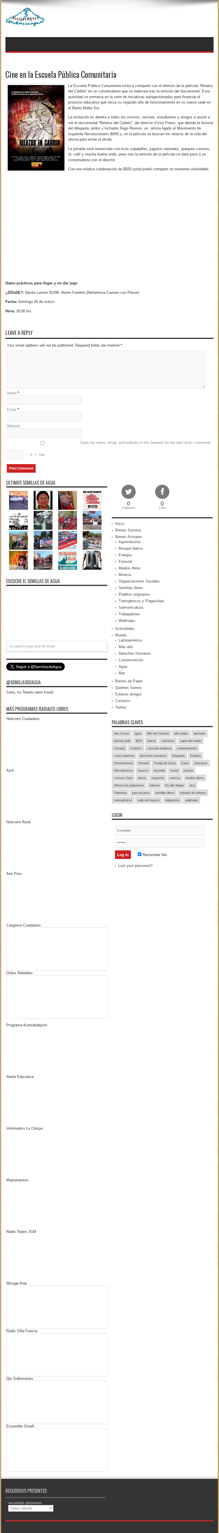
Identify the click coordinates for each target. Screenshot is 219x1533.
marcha (175, 778)
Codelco (136, 748)
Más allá (126, 647)
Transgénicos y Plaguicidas (141, 601)
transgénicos (123, 800)
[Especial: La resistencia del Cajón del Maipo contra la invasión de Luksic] (92, 540)
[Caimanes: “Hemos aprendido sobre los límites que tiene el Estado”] (18, 540)
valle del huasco (148, 800)
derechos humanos (153, 755)
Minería (125, 575)
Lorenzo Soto (123, 778)
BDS (139, 741)
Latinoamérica (130, 640)
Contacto (122, 701)
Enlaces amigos (128, 694)
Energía (125, 555)
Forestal (125, 561)
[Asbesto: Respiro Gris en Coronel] (18, 520)
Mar (122, 673)
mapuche (157, 778)
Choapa (119, 748)
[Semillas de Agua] (25, 23)
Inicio (119, 523)
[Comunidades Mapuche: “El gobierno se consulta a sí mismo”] (43, 520)
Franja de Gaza (165, 763)
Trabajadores (129, 614)
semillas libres (165, 792)
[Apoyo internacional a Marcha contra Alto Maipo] (67, 500)
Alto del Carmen (158, 733)
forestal (143, 763)
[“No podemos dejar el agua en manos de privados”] (67, 560)
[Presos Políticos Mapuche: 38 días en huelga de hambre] (18, 560)
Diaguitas (178, 755)
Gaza (185, 763)
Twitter (120, 707)
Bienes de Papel (128, 681)
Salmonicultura (131, 607)
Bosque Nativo (131, 548)
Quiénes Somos (128, 687)
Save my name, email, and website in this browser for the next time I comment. (146, 442)
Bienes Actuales (128, 537)
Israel (174, 770)
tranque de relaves (193, 792)
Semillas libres (131, 588)
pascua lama (141, 792)
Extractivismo (123, 763)
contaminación (187, 748)
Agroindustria (129, 542)
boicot (151, 741)
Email (11, 409)
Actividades (125, 628)
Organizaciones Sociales (139, 581)
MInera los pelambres (129, 785)
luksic (142, 778)
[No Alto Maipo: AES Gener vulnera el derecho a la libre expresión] (92, 500)
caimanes (168, 741)
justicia (188, 770)
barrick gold (122, 741)
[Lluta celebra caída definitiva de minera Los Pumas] (43, 540)
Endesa (195, 755)
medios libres (195, 778)
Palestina (120, 792)
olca (192, 785)
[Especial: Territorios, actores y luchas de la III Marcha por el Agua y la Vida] (43, 560)
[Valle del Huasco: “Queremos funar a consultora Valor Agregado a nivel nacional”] (67, 520)
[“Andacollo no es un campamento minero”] (18, 500)
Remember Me (154, 855)
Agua (123, 666)
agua (138, 733)
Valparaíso (172, 800)
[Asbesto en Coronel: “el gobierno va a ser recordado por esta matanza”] (92, 560)
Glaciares (201, 763)
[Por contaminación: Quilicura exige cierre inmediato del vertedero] (67, 540)
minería (154, 785)
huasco (143, 770)
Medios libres (130, 568)
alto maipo (181, 733)
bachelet (199, 733)
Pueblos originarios (134, 594)
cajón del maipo (190, 741)
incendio (159, 770)
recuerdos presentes (25, 1503)
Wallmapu (127, 620)
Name (12, 393)
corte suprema (124, 755)
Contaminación (131, 660)
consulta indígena (159, 748)
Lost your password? (135, 865)
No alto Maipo (174, 785)
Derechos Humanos (135, 653)
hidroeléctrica (123, 770)
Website (13, 426)
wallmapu (191, 800)
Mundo (120, 635)
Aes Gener (121, 733)
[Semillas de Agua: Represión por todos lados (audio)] (43, 500)
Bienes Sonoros (128, 530)
